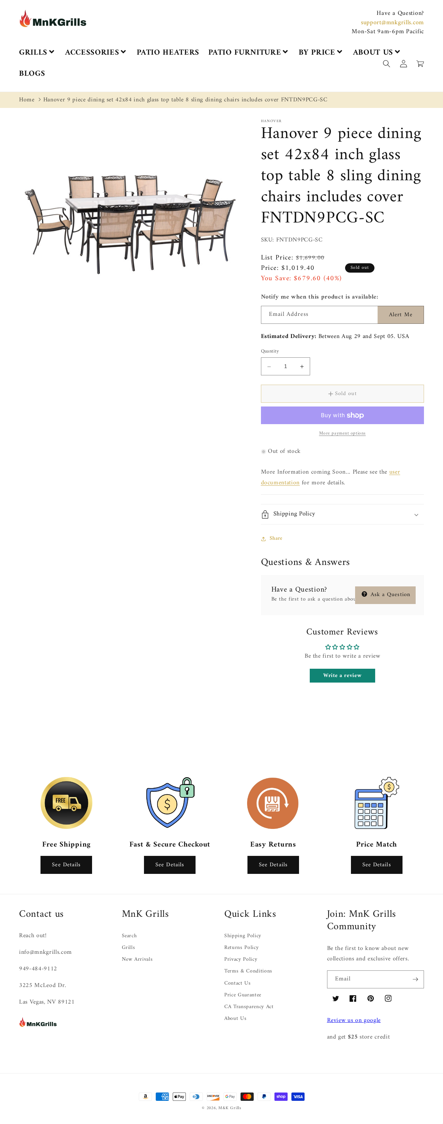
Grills (128, 947)
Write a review (342, 676)
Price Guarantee (242, 995)
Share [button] (276, 538)
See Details (66, 865)
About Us (235, 1018)
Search (129, 936)
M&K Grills (229, 1108)
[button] (386, 63)
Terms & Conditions (248, 971)
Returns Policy (241, 947)
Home (27, 99)
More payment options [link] (342, 433)
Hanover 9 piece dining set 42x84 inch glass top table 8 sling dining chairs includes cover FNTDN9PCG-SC (185, 99)
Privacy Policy (240, 959)
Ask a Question (390, 595)
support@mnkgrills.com (392, 22)
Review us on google (354, 1020)
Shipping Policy (242, 936)
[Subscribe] (415, 979)
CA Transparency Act (249, 1007)
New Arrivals (137, 959)
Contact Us (237, 983)
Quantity (270, 352)
